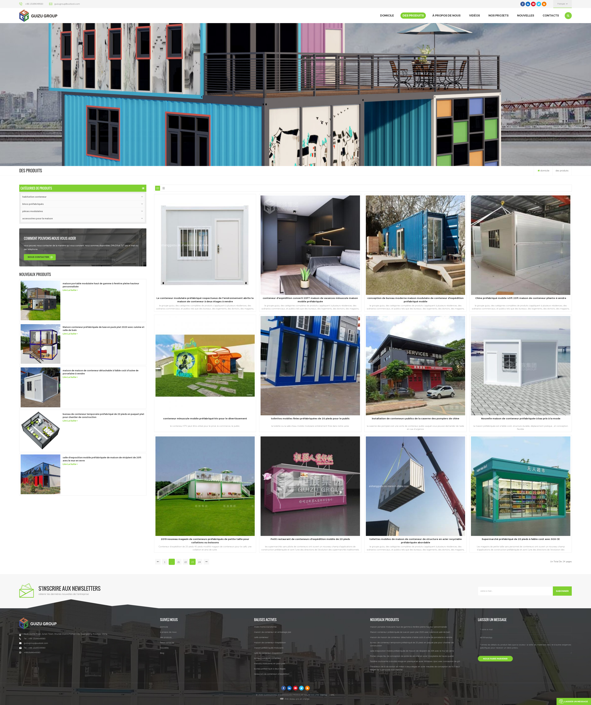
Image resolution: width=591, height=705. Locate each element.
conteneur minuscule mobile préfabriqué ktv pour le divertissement (205, 418)
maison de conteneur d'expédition (270, 642)
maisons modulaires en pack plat (269, 663)
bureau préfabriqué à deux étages (269, 669)
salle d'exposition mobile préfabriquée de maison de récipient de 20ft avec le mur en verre (102, 459)
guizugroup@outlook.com (67, 4)
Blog (162, 653)
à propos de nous (446, 15)
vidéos (474, 15)
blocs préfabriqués (33, 204)
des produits (413, 15)
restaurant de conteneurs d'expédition (271, 674)
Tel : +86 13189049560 (34, 638)
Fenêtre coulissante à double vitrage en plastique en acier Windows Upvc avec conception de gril (415, 661)
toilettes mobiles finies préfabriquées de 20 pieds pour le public (310, 418)
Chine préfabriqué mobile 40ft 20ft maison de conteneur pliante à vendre (520, 298)
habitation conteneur (34, 196)
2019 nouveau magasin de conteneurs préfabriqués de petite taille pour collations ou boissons (205, 541)
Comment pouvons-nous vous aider (50, 238)
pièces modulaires (32, 211)
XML (333, 695)
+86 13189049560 (34, 4)
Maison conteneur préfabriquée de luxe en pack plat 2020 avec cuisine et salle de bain (103, 329)
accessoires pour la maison (37, 218)
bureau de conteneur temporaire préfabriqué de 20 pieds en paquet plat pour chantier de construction (103, 416)
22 (185, 562)
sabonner (562, 591)
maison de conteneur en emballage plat (272, 632)
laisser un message (576, 701)
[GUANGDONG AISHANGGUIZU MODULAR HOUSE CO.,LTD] (38, 15)
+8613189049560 (32, 652)
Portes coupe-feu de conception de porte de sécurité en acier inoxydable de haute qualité (412, 656)
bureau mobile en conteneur (267, 658)
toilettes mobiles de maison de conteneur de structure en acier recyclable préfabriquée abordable (415, 541)
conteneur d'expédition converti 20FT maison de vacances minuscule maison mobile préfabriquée (310, 300)
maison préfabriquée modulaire (268, 648)
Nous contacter (38, 257)
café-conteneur (261, 637)
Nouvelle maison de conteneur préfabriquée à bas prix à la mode (520, 418)
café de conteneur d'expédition (268, 653)
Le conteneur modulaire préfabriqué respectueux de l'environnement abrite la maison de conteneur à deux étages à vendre (205, 300)
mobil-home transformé (265, 627)
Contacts (551, 15)
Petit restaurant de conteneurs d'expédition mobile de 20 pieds (310, 539)
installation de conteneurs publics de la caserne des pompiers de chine (415, 418)
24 (199, 562)
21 (178, 562)
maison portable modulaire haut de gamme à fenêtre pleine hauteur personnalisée (101, 285)
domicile (387, 15)
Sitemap (324, 695)
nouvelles (525, 15)
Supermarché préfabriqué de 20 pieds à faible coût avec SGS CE (521, 539)
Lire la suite (69, 290)
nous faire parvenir (495, 658)
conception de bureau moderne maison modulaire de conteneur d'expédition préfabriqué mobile (415, 300)
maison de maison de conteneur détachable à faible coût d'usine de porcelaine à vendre (101, 372)
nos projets (498, 15)
